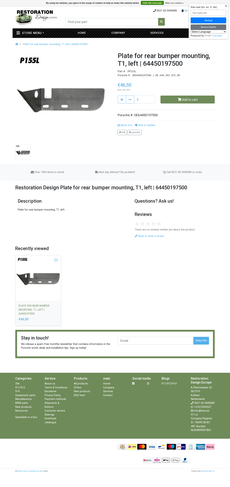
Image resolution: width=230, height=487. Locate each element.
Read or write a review (150, 236)
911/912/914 (169, 383)
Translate (216, 35)
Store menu (39, 33)
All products (81, 383)
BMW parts (21, 403)
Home (82, 32)
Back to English (208, 27)
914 (17, 391)
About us (50, 383)
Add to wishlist (146, 125)
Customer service (55, 410)
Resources (21, 410)
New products (23, 406)
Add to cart (189, 99)
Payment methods (55, 399)
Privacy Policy (53, 395)
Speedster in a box (26, 417)
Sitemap (49, 414)
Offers (77, 387)
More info (126, 125)
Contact (107, 395)
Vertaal (208, 20)
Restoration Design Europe (30, 471)
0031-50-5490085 (204, 403)
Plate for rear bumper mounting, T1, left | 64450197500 (55, 44)
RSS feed (79, 395)
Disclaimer (51, 391)
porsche (135, 132)
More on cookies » (174, 3)
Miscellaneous (23, 399)
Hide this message (152, 3)
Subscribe (201, 340)
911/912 (20, 387)
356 (123, 132)
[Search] (161, 22)
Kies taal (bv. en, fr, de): (204, 7)
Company (118, 32)
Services (157, 32)
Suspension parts (25, 395)
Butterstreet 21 (208, 471)
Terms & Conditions (56, 387)
